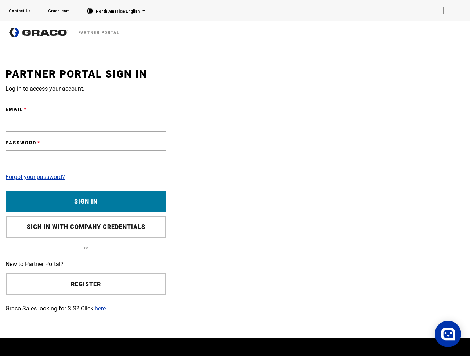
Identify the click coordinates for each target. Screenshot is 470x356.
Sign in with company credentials (86, 226)
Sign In (86, 201)
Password (21, 142)
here (100, 308)
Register (86, 284)
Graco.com (58, 11)
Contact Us (19, 11)
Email (14, 109)
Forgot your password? (35, 176)
